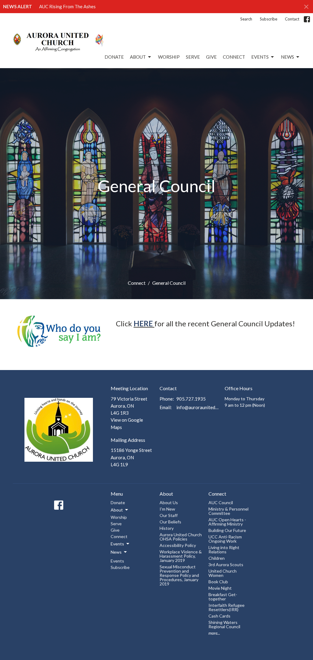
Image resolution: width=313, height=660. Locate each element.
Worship (169, 57)
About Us (169, 502)
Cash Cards (219, 615)
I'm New (167, 509)
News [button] (116, 552)
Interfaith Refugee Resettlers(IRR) (226, 607)
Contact (292, 18)
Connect (234, 57)
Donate (114, 57)
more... (214, 633)
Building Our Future (227, 530)
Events (260, 57)
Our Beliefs (170, 521)
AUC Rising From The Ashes (67, 6)
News (287, 57)
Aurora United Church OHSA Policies (181, 536)
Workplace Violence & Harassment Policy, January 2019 (181, 556)
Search (246, 18)
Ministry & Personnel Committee (228, 511)
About (138, 57)
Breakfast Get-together (222, 596)
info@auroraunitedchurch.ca (197, 407)
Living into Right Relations (223, 549)
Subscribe (268, 18)
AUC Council (220, 502)
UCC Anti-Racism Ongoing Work (225, 539)
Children (216, 558)
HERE (143, 323)
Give (211, 57)
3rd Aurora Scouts (225, 564)
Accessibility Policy (178, 545)
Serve (193, 57)
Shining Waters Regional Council (224, 624)
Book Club (218, 581)
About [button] (117, 509)
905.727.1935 (191, 399)
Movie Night (220, 588)
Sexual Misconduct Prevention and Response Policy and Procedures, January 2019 (179, 575)
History (167, 528)
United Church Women (222, 573)
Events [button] (117, 543)
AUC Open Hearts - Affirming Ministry (227, 521)
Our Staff (169, 515)
